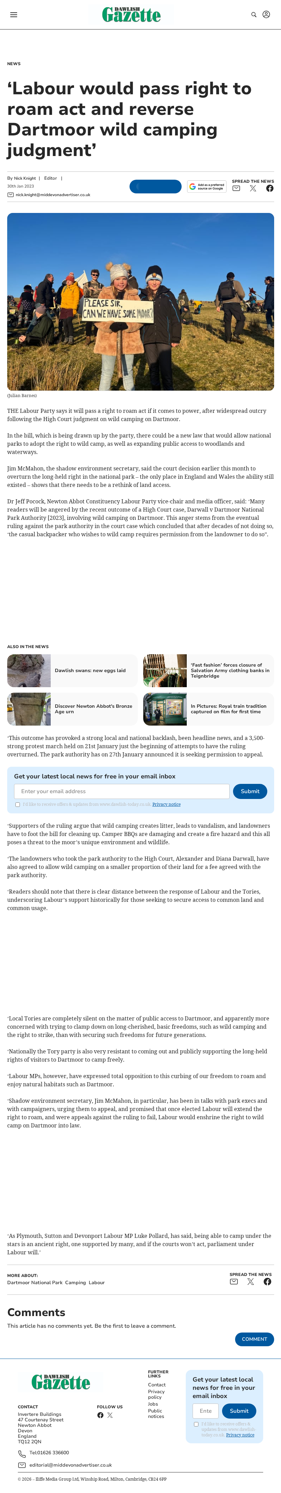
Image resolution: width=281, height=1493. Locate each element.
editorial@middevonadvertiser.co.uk (70, 1465)
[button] (13, 15)
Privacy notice (166, 804)
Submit (250, 791)
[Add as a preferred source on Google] (206, 186)
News (14, 64)
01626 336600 (53, 1453)
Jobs (153, 1404)
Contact (157, 1385)
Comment (254, 1339)
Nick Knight (25, 178)
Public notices (156, 1414)
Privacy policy (156, 1394)
